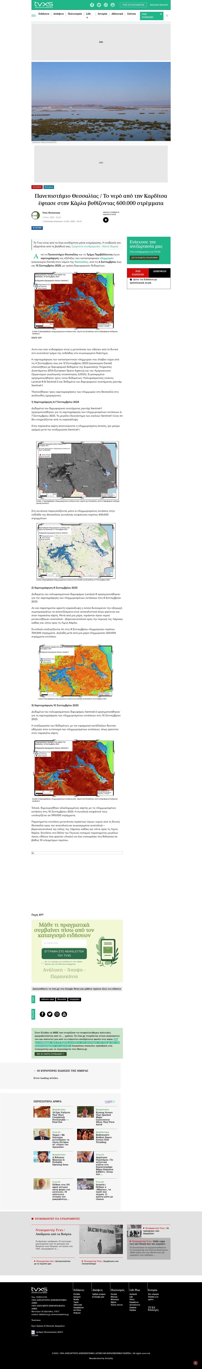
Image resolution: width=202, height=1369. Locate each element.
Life (131, 1297)
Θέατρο (114, 1297)
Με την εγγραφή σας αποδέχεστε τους (63, 963)
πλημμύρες (75, 999)
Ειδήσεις (43, 14)
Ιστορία (102, 14)
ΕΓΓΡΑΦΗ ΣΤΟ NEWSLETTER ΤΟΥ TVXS (64, 953)
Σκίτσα (131, 14)
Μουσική (115, 1300)
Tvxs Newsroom (51, 213)
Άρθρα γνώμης (99, 1294)
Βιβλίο (113, 1302)
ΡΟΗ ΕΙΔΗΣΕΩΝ (147, 15)
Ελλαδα (49, 187)
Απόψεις (58, 14)
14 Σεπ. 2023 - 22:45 (51, 218)
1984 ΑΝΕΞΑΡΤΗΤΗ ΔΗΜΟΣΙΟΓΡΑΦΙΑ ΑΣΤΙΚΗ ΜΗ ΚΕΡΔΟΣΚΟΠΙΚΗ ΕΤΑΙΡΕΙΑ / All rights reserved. (105, 1353)
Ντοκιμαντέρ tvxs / (45, 1261)
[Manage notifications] (195, 1363)
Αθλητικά (117, 14)
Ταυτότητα (36, 1320)
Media (76, 1300)
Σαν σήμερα (153, 1294)
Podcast (77, 1313)
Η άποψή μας (98, 1297)
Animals (133, 1294)
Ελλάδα (77, 1294)
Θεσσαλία (61, 999)
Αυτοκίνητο (134, 1305)
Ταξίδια (132, 1310)
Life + (88, 16)
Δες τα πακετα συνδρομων (144, 258)
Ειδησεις (37, 187)
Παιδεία (132, 1308)
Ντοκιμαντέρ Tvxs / (50, 1230)
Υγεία (76, 1302)
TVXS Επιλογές (153, 1308)
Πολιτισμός (75, 14)
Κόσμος (77, 1297)
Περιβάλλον (79, 1308)
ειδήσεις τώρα (47, 999)
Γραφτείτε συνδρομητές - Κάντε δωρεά (95, 246)
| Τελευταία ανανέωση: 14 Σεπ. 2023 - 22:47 (62, 221)
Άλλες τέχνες (117, 1305)
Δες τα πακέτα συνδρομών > (50, 1054)
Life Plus (135, 1290)
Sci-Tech (77, 1310)
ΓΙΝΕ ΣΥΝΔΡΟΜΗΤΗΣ (133, 5)
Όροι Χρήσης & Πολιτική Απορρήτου (48, 1326)
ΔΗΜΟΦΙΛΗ (159, 271)
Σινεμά (114, 1294)
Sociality (109, 1358)
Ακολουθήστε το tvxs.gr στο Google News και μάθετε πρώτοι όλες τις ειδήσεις (77, 989)
